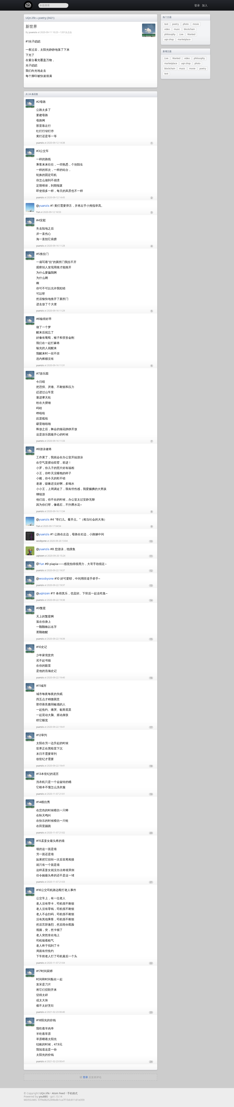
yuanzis (33, 32)
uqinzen (40, 555)
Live (181, 34)
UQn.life (31, 18)
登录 (197, 5)
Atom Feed (58, 1093)
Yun (38, 212)
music (177, 29)
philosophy (169, 34)
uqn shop (169, 39)
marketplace (184, 39)
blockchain (189, 29)
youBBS (44, 1096)
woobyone (41, 540)
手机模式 (72, 1093)
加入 (204, 5)
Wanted (191, 34)
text (166, 24)
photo (186, 24)
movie (196, 24)
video (167, 29)
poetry (42, 18)
